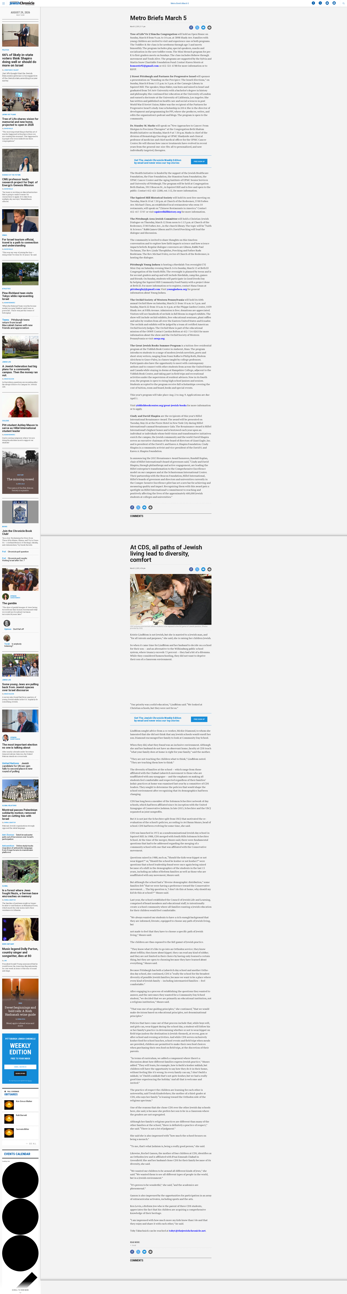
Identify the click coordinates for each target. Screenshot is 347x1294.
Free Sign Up (199, 161)
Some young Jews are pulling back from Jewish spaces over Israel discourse (20, 687)
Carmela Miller (22, 1129)
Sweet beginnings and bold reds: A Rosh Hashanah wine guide (20, 1010)
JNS (5, 960)
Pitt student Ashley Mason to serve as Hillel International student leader (20, 428)
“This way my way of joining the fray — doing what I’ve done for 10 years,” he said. (19, 253)
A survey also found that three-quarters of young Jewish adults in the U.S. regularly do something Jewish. (20, 699)
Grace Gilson (9, 379)
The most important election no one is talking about (19, 746)
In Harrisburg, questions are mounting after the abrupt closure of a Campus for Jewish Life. (20, 384)
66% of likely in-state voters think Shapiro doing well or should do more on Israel (19, 60)
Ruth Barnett (21, 1115)
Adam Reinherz (9, 302)
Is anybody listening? (12, 645)
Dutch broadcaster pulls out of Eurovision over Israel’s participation (17, 837)
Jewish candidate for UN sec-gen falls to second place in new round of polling (17, 767)
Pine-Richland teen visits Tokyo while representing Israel (17, 296)
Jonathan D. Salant (11, 70)
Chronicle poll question (18, 552)
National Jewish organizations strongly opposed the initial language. (18, 827)
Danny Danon (15, 739)
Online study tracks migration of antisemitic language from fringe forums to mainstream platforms (17, 849)
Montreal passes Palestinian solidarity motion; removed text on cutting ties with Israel (19, 814)
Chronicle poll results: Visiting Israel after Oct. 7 (15, 559)
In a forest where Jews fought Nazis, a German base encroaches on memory (20, 893)
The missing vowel (20, 479)
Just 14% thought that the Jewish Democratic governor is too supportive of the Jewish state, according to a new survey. (19, 77)
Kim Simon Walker (24, 1101)
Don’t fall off (18, 629)
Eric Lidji (21, 484)
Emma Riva (21, 1019)
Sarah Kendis (15, 598)
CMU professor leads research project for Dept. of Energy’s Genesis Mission (20, 182)
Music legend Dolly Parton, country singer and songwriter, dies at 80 (20, 952)
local (134, 1245)
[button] (343, 3)
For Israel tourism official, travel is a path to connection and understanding (20, 242)
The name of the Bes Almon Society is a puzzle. (20, 489)
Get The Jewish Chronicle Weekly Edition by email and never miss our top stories (157, 161)
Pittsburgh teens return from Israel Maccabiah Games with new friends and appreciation (17, 323)
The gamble (9, 603)
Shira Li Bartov (10, 822)
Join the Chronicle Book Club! (17, 532)
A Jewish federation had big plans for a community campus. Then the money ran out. (20, 371)
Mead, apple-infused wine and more (20, 1024)
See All (32, 1144)
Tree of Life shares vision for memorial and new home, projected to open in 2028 (20, 121)
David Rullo (8, 128)
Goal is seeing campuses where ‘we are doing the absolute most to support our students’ (18, 440)
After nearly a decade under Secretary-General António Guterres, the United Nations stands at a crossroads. (18, 753)
